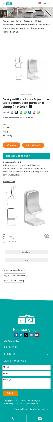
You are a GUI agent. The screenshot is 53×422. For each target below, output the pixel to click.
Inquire (13, 145)
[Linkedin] (21, 335)
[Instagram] (31, 335)
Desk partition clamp (13, 270)
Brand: (5, 132)
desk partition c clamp (14, 280)
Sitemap (18, 409)
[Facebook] (16, 335)
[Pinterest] (37, 335)
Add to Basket (33, 145)
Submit (10, 393)
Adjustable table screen (14, 275)
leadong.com (43, 409)
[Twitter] (26, 335)
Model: (5, 124)
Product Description (17, 156)
